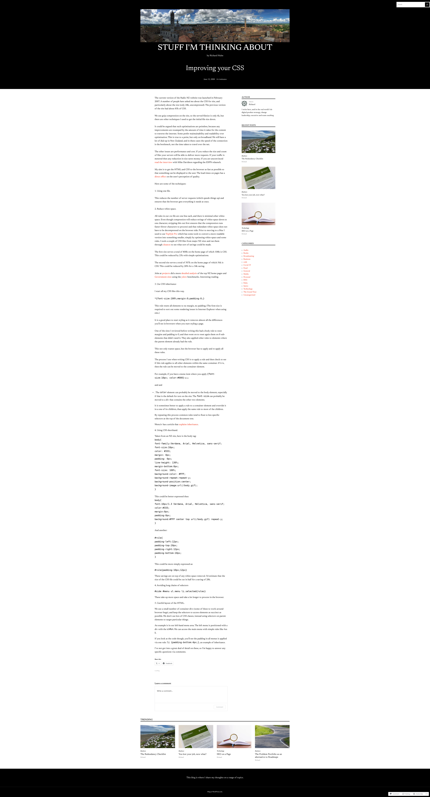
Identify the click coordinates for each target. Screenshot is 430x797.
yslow (184, 277)
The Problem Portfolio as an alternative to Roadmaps (268, 755)
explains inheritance (188, 424)
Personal (246, 277)
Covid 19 (247, 265)
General (246, 271)
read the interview (163, 162)
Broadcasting (248, 256)
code (245, 262)
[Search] (427, 4)
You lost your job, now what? (253, 195)
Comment (219, 707)
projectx (166, 273)
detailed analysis (189, 273)
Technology (245, 228)
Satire (245, 286)
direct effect (160, 177)
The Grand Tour (250, 292)
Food (245, 268)
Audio (245, 250)
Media (246, 274)
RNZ (245, 280)
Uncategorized (249, 295)
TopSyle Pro (171, 234)
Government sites (163, 277)
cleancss (167, 245)
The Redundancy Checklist (252, 159)
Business (244, 156)
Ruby (245, 283)
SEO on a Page (248, 231)
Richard (252, 104)
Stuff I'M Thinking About (215, 48)
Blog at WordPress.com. (215, 792)
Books (245, 253)
